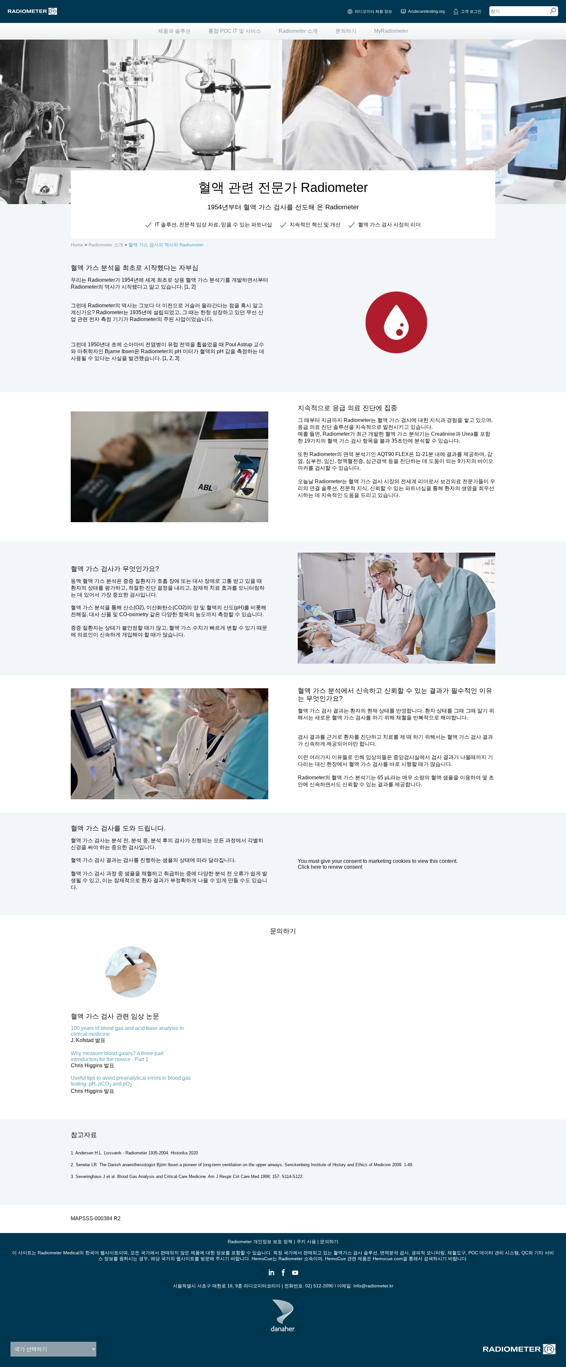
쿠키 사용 (306, 1241)
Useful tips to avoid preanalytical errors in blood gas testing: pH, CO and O (131, 1081)
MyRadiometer (391, 31)
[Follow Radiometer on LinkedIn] (271, 1275)
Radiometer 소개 (298, 31)
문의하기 (345, 31)
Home (77, 244)
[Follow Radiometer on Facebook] (283, 1275)
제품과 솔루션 (174, 31)
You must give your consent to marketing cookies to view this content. (378, 864)
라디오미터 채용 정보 (373, 11)
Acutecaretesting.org (426, 11)
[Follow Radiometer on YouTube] (295, 1275)
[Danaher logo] (283, 1328)
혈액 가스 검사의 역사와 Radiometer (166, 244)
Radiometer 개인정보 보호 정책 (260, 1241)
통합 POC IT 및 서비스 (234, 31)
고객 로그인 (471, 11)
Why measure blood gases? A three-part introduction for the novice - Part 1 (117, 1056)
